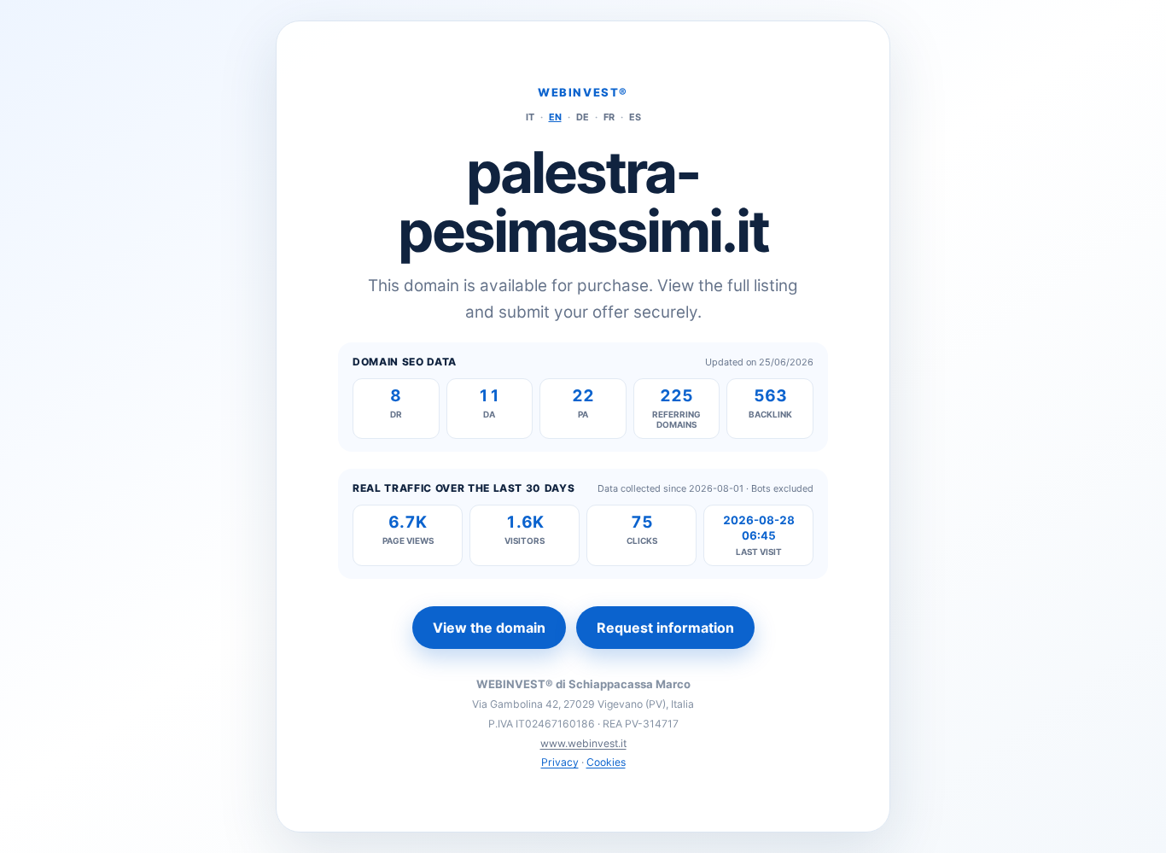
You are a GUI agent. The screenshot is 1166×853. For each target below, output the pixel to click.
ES (635, 117)
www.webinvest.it (583, 743)
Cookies (606, 762)
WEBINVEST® (583, 92)
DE (582, 117)
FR (609, 117)
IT (530, 117)
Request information (665, 627)
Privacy (560, 762)
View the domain (489, 627)
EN (555, 117)
